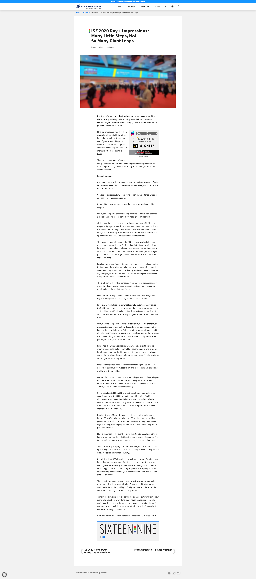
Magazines (144, 6)
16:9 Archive (86, 13)
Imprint (103, 573)
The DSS (157, 6)
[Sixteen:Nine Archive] (128, 533)
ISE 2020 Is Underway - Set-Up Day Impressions (97, 551)
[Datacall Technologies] (144, 152)
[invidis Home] (88, 6)
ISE (103, 537)
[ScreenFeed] (144, 133)
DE (166, 6)
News (120, 6)
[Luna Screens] (144, 139)
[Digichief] (144, 146)
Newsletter (131, 6)
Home (78, 13)
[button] (179, 6)
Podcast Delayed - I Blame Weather (153, 550)
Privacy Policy (95, 573)
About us (86, 573)
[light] (172, 6)
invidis (79, 573)
